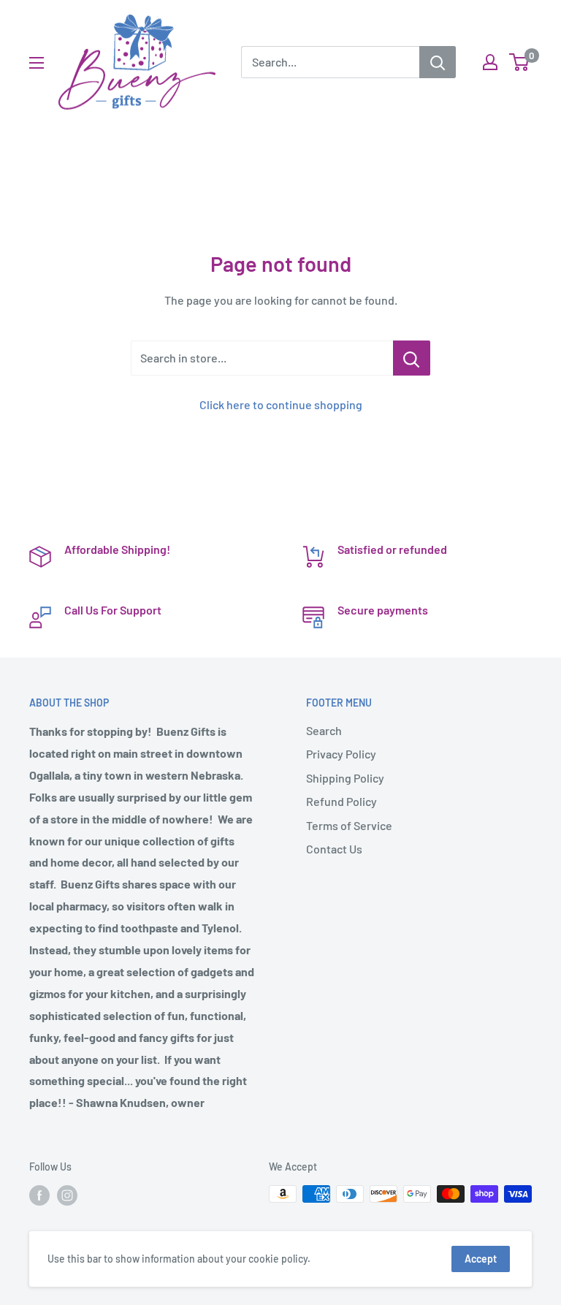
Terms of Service (349, 825)
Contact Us (334, 849)
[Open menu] (36, 63)
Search (324, 730)
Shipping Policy (345, 778)
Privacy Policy (341, 754)
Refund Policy (341, 801)
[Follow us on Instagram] (67, 1195)
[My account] (490, 62)
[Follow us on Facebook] (39, 1195)
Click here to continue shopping (280, 404)
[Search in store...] (411, 358)
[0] (520, 62)
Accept (481, 1258)
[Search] (437, 62)
